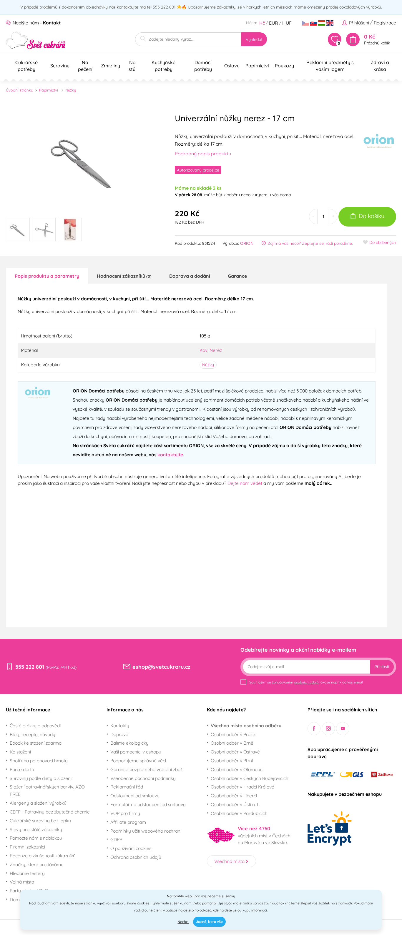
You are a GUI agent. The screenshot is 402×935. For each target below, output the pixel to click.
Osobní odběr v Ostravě (235, 752)
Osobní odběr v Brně (232, 743)
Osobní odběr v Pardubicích (239, 813)
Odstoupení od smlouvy (135, 795)
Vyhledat (254, 39)
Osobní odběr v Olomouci (237, 769)
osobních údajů (306, 682)
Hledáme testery (27, 873)
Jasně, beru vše (209, 921)
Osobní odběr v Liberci (234, 795)
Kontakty (119, 725)
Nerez (216, 350)
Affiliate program (128, 822)
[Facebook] (314, 728)
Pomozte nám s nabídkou (36, 838)
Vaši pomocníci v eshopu (135, 752)
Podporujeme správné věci (138, 760)
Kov (203, 350)
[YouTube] (342, 728)
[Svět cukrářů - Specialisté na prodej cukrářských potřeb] (36, 40)
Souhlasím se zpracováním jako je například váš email (306, 682)
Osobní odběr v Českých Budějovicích (249, 778)
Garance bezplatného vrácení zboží (146, 769)
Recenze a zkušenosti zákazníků (43, 856)
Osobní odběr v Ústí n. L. (235, 804)
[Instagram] (328, 728)
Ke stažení (20, 752)
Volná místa (22, 882)
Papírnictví (48, 90)
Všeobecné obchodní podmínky (143, 778)
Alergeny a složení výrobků (38, 803)
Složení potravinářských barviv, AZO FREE (47, 790)
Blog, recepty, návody (32, 734)
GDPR (116, 839)
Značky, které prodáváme (37, 864)
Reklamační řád (126, 787)
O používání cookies (130, 848)
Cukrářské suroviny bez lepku (40, 820)
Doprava (119, 734)
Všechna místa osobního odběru (246, 725)
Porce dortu (22, 769)
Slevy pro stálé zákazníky (36, 829)
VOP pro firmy (125, 813)
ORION (246, 243)
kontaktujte (170, 454)
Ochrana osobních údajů (135, 857)
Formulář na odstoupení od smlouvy (148, 804)
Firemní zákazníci (27, 847)
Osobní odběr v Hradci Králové (242, 787)
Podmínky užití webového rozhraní (145, 831)
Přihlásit (382, 666)
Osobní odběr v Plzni (232, 760)
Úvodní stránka (19, 90)
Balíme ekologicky (129, 743)
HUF (287, 23)
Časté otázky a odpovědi (35, 725)
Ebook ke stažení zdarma (36, 743)
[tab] (47, 276)
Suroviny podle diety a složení (41, 778)
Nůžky (70, 90)
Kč (262, 23)
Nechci (183, 921)
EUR (273, 23)
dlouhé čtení (152, 910)
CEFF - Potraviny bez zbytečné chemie (50, 812)
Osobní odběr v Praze (233, 734)
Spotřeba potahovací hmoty (39, 760)
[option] (83, 160)
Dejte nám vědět (244, 483)
